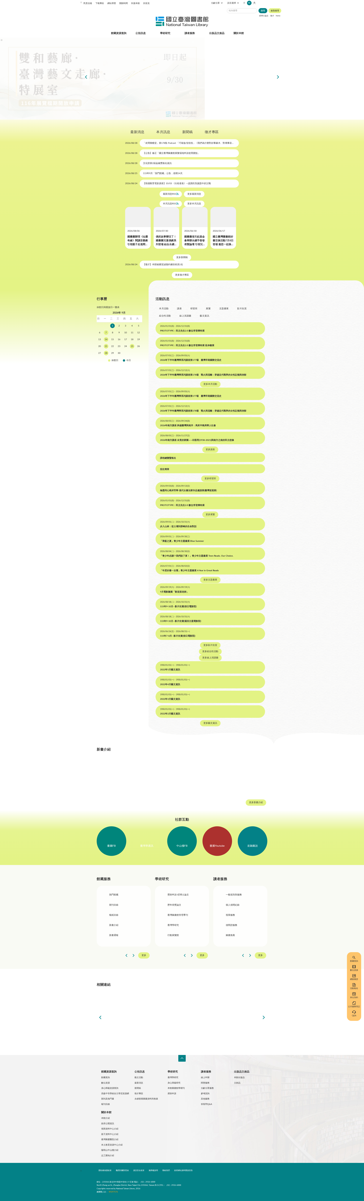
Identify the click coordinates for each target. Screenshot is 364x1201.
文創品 (237, 628)
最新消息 (109, 135)
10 (125, 257)
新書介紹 (113, 514)
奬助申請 (172, 639)
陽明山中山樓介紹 (109, 695)
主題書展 (224, 233)
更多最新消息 (194, 197)
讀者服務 (190, 33)
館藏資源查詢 (118, 33)
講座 (179, 233)
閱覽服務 (205, 628)
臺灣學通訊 (146, 434)
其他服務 (205, 644)
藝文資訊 (204, 240)
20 (99, 271)
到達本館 (135, 3)
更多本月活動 (210, 309)
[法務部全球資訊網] (117, 584)
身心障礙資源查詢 (109, 633)
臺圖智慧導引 (193, 123)
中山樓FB (182, 434)
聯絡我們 (166, 716)
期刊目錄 (113, 493)
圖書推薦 (230, 524)
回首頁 (146, 3)
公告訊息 (141, 33)
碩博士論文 (263, 16)
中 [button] (273, 3)
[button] (98, 392)
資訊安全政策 (138, 716)
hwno (278, 16)
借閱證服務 (231, 514)
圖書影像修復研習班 (168, 123)
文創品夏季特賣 (176, 123)
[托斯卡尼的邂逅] (251, 364)
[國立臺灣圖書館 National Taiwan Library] (182, 22)
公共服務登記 (354, 1007)
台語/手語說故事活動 (188, 123)
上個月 (99, 237)
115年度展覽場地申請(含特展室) (159, 123)
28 (106, 278)
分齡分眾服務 (207, 633)
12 (138, 257)
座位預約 (354, 998)
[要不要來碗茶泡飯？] (216, 364)
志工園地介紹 (107, 701)
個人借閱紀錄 (232, 493)
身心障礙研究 (174, 628)
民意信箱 (87, 3)
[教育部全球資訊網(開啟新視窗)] (214, 584)
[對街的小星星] (147, 364)
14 (106, 264)
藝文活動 (139, 623)
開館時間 (123, 3)
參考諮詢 (205, 639)
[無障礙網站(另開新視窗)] (107, 727)
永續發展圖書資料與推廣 (146, 644)
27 (99, 278)
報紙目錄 (113, 504)
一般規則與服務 (234, 483)
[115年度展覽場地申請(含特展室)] (182, 79)
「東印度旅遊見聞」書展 (179, 123)
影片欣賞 (242, 233)
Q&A (354, 1016)
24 (125, 271)
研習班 (193, 233)
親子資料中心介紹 (109, 680)
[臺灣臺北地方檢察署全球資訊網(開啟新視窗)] (182, 584)
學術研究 (165, 33)
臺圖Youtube (217, 434)
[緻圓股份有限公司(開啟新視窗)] (246, 584)
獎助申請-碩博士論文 (178, 483)
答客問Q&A (206, 650)
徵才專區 (183, 135)
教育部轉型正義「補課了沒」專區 (190, 123)
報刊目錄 (105, 650)
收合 (182, 603)
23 (119, 271)
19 (138, 264)
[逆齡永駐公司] (182, 364)
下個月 (139, 237)
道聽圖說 (252, 434)
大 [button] (278, 3)
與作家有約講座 (173, 123)
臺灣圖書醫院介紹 (109, 685)
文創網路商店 (205, 123)
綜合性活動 (165, 240)
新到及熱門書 (107, 644)
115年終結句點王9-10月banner (165, 123)
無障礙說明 (153, 716)
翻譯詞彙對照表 (122, 716)
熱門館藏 (113, 483)
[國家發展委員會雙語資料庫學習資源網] (149, 584)
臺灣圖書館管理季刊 (177, 504)
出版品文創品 (217, 33)
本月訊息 (135, 135)
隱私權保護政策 (105, 716)
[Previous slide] (86, 78)
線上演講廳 (185, 240)
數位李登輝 (199, 123)
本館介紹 (105, 663)
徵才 (272, 16)
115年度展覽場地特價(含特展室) (162, 123)
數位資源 (354, 970)
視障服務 (230, 504)
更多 (144, 544)
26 (138, 271)
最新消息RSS (170, 197)
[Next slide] (278, 78)
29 (112, 278)
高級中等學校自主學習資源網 (115, 639)
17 (125, 264)
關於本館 (239, 33)
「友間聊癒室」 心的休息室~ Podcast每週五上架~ (182, 123)
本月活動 (163, 233)
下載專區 (99, 3)
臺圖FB (111, 434)
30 (119, 278)
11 (132, 257)
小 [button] (268, 3)
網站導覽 (111, 3)
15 (112, 264)
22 (112, 271)
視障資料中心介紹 (109, 674)
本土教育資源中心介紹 (112, 690)
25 (132, 271)
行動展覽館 (173, 524)
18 (132, 264)
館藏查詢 (354, 961)
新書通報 (113, 524)
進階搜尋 (275, 11)
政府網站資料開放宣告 (183, 716)
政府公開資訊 (107, 669)
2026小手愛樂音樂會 (185, 123)
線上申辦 (205, 623)
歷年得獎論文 (174, 493)
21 (106, 271)
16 (119, 264)
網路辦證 (354, 979)
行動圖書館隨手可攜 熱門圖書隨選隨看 (202, 123)
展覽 (208, 233)
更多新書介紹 (256, 391)
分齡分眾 (239, 3)
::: (81, 2)
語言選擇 (256, 3)
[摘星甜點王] (112, 364)
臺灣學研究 (173, 514)
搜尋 (263, 11)
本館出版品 (239, 623)
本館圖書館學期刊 (176, 633)
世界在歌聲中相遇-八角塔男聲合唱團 (170, 123)
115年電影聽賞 (196, 123)
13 (99, 264)
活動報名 (354, 988)
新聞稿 (159, 135)
